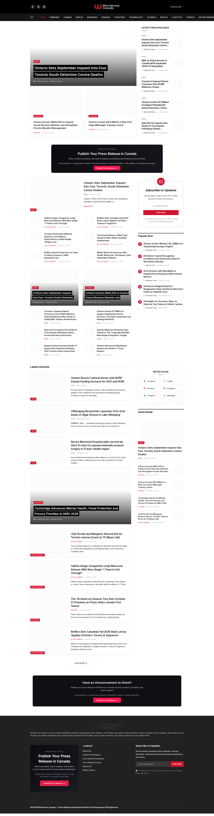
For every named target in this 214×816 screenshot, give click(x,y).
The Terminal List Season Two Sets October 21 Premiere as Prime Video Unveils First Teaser (98, 602)
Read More (88, 206)
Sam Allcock (150, 265)
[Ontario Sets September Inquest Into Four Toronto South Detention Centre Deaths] (83, 56)
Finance (106, 17)
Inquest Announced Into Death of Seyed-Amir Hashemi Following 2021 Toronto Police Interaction (60, 348)
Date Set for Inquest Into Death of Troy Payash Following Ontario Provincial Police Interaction (155, 126)
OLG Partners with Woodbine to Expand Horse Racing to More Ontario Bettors (163, 274)
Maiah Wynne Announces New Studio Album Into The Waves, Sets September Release (114, 255)
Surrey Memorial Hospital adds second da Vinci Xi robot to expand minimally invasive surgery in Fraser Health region (97, 445)
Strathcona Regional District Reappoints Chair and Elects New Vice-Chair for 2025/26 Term (164, 289)
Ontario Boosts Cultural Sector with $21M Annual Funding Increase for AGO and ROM (97, 379)
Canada (68, 17)
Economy (38, 502)
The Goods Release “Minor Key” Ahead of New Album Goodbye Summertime (112, 238)
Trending (54, 17)
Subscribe (176, 7)
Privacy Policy (159, 221)
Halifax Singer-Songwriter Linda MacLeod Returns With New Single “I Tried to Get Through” (61, 221)
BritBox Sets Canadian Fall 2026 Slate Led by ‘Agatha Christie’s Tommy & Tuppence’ (112, 221)
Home (42, 17)
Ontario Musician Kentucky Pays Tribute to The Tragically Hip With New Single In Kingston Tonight (113, 333)
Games (99, 339)
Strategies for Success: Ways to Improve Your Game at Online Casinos (163, 302)
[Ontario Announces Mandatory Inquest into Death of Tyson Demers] (88, 348)
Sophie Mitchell (43, 81)
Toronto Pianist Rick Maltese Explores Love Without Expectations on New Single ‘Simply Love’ (58, 238)
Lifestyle (177, 17)
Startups (119, 17)
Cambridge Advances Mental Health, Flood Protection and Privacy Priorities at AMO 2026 (152, 500)
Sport (144, 56)
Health (164, 17)
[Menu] (31, 17)
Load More (79, 663)
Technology (136, 17)
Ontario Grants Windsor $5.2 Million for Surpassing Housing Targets (163, 245)
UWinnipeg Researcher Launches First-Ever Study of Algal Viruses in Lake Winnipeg (98, 413)
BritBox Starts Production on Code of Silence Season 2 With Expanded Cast (61, 255)
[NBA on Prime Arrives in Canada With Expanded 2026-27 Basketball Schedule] (178, 63)
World (79, 17)
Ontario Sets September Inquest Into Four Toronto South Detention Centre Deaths (155, 42)
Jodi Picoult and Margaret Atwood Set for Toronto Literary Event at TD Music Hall (96, 535)
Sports (191, 17)
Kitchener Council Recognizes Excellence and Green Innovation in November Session (162, 259)
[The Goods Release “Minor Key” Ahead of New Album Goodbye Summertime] (88, 236)
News (36, 61)
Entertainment (50, 227)
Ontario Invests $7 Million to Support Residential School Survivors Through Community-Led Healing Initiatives (155, 105)
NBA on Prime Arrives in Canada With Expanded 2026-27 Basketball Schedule (154, 63)
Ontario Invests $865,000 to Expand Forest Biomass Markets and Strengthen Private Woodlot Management (56, 125)
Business (92, 17)
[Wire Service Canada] (107, 7)
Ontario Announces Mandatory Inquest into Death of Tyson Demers (112, 348)
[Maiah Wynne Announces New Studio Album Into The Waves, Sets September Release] (88, 255)
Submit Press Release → (107, 168)
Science (151, 17)
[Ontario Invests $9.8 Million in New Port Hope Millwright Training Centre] (110, 103)
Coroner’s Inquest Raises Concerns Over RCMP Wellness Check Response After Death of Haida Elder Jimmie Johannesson (155, 84)
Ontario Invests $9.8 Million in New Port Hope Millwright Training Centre (110, 123)
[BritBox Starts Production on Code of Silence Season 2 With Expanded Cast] (36, 255)
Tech (33, 399)
